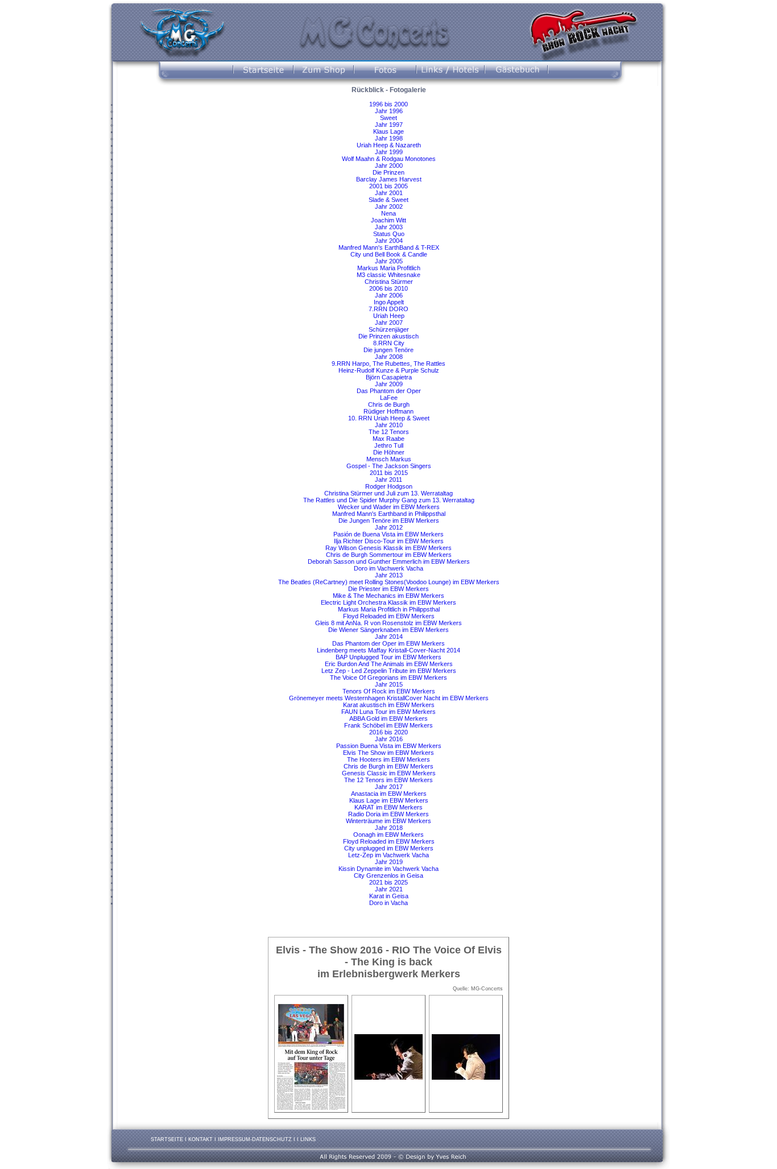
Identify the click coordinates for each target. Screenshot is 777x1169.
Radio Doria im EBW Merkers (388, 814)
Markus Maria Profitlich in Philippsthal (389, 609)
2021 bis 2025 (388, 882)
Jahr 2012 (389, 527)
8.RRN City (388, 343)
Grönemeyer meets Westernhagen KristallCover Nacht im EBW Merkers (389, 698)
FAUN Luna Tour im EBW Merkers (388, 711)
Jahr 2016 (389, 739)
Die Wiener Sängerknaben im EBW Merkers (388, 629)
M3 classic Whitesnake (388, 274)
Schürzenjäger (389, 329)
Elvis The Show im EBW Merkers (388, 752)
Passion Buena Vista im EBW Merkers (388, 745)
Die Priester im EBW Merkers (388, 588)
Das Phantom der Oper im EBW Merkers (388, 643)
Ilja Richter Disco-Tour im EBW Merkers (389, 541)
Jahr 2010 (389, 425)
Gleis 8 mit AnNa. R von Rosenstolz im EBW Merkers (388, 622)
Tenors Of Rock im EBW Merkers (388, 691)
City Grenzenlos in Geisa (388, 875)
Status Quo (388, 233)
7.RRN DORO (388, 308)
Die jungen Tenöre (388, 349)
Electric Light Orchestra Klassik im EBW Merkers (388, 602)
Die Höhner (388, 452)
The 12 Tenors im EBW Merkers (388, 779)
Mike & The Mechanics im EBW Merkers (388, 595)
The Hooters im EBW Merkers (388, 759)
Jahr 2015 (389, 684)
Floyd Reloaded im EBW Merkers (389, 616)
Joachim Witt (388, 220)
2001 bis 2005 (388, 186)
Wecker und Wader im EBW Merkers (389, 506)
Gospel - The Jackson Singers (388, 465)
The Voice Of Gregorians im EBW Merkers (388, 677)
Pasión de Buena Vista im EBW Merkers (388, 534)
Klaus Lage (388, 131)
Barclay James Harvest (388, 179)
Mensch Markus (388, 459)
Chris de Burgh (389, 404)
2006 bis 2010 (388, 288)
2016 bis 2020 (388, 732)
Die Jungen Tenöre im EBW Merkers (388, 520)
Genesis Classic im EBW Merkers (389, 773)
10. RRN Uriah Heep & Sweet (388, 418)
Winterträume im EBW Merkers (388, 820)
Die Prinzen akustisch (388, 336)
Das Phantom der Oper (389, 390)
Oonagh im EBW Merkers (388, 834)
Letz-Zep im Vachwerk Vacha (388, 855)
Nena (388, 213)
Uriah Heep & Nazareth (389, 145)
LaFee (389, 397)
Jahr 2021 (389, 889)
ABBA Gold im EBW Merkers (388, 718)
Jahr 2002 (389, 206)
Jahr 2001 (389, 192)
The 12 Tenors (389, 431)
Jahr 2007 (389, 322)
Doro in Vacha (388, 902)
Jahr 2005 (389, 261)
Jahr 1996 (389, 111)
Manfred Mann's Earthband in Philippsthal (388, 513)
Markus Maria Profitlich (388, 268)
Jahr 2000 (389, 165)
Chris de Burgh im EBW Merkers (388, 766)
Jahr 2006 (389, 295)
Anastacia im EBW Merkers (389, 793)
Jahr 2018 (389, 827)
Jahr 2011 (388, 479)
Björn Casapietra (389, 377)
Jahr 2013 (389, 575)
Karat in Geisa (388, 896)
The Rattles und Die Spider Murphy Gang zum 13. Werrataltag (388, 500)
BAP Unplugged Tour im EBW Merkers (388, 657)
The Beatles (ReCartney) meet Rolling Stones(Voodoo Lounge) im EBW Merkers (388, 582)
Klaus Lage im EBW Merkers (388, 800)
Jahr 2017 (389, 786)
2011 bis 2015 (389, 472)
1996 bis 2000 (388, 104)
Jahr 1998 (389, 138)
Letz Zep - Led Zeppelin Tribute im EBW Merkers (388, 670)
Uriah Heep (388, 315)
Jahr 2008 (389, 356)
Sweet (388, 117)
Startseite (167, 1139)
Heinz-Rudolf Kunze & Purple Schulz (388, 370)
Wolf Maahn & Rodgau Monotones (389, 158)
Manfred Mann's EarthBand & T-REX (388, 247)
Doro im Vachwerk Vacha (388, 568)
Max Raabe (388, 438)
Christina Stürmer (389, 281)
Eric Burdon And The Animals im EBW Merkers (389, 663)
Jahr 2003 (389, 227)
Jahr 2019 (389, 861)
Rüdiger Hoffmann (388, 411)
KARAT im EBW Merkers (388, 807)
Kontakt (200, 1139)
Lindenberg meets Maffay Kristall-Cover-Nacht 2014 (388, 650)
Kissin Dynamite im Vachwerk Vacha (388, 868)
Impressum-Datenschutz (255, 1139)
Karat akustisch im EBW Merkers (389, 704)
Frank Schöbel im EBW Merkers (388, 725)
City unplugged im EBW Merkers (388, 848)
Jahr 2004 (389, 240)
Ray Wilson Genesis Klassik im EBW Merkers (388, 547)
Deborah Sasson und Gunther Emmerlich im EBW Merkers (389, 561)
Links (308, 1139)
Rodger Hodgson (388, 486)
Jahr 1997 (389, 124)
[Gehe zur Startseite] (180, 30)
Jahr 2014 (389, 636)
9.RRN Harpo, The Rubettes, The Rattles (388, 363)
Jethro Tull (388, 445)
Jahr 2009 (389, 384)
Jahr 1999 (389, 151)
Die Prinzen (388, 172)
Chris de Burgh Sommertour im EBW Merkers (389, 554)
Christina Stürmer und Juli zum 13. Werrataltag (388, 493)
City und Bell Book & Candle (388, 254)
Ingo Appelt (389, 302)
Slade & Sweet (388, 199)
